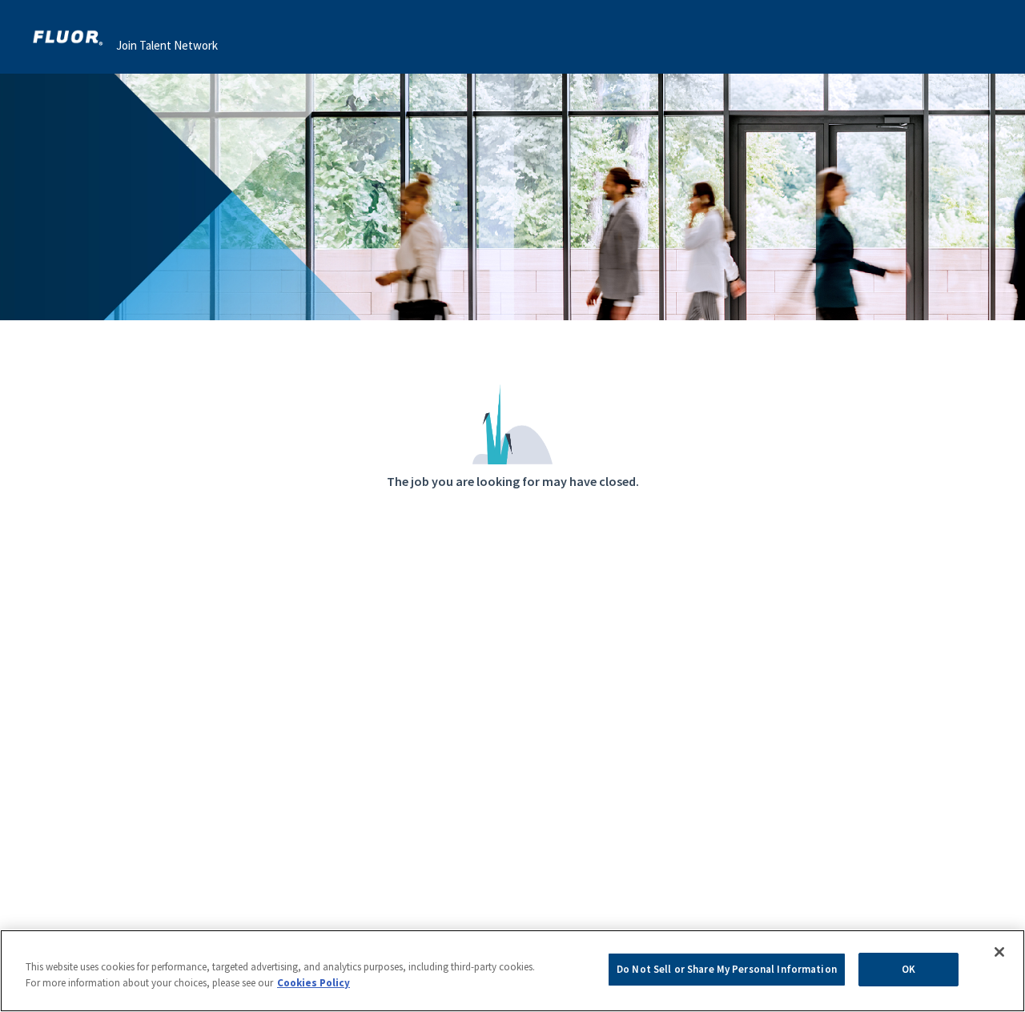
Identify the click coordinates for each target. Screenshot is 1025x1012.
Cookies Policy (313, 983)
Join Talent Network (167, 45)
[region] (512, 971)
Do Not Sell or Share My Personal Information (727, 969)
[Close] (999, 952)
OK (908, 969)
